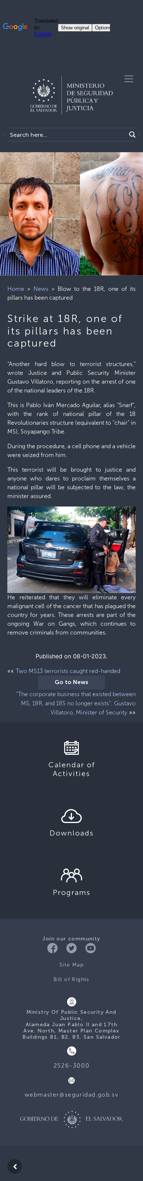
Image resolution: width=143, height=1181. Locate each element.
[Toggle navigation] (128, 78)
